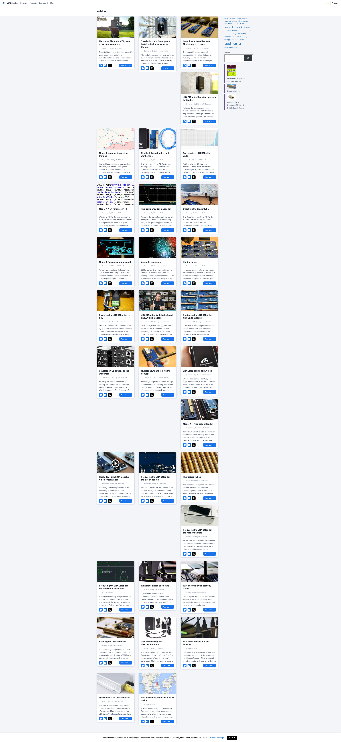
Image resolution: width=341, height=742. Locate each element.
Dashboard (43, 3)
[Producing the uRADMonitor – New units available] (199, 300)
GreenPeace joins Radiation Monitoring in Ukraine (197, 43)
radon (233, 37)
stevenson (235, 40)
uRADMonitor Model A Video (197, 370)
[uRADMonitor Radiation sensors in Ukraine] (199, 83)
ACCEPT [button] (232, 737)
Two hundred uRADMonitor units (197, 155)
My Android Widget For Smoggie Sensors (236, 80)
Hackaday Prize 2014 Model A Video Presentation (114, 478)
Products (33, 3)
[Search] (248, 58)
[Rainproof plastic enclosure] (157, 571)
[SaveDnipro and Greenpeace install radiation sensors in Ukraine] (157, 27)
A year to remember (151, 261)
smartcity (244, 37)
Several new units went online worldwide (114, 372)
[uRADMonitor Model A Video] (199, 356)
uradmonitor (232, 43)
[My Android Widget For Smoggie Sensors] (236, 70)
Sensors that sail (233, 91)
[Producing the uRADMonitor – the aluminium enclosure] (115, 571)
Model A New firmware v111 (113, 208)
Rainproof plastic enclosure (155, 585)
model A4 (247, 27)
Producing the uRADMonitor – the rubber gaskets (198, 531)
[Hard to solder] (199, 247)
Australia (239, 18)
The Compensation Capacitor (156, 208)
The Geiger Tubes (192, 476)
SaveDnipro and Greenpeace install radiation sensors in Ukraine (155, 44)
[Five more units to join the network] (199, 627)
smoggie (227, 39)
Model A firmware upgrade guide (115, 261)
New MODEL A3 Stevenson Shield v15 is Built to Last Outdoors (236, 105)
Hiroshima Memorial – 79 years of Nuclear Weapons (114, 43)
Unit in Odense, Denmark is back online (157, 699)
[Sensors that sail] (236, 86)
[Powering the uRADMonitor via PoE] (115, 300)
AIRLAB (226, 18)
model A (228, 27)
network (249, 31)
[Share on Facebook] (101, 65)
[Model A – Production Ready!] (199, 409)
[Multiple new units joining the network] (157, 356)
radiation (227, 36)
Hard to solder (190, 261)
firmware (227, 21)
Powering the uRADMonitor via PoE (114, 316)
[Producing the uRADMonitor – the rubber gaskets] (199, 515)
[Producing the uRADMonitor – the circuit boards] (157, 462)
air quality (232, 18)
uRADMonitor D (230, 47)
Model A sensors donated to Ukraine (113, 155)
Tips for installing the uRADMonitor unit (151, 643)
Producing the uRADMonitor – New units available (198, 316)
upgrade (241, 40)
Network (23, 3)
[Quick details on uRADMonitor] (115, 683)
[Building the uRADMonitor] (115, 627)
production (242, 33)
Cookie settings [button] (217, 737)
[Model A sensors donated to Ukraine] (115, 139)
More (52, 3)
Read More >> (125, 65)
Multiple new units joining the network (155, 372)
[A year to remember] (157, 247)
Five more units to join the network (196, 643)
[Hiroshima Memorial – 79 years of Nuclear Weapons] (115, 27)
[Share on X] (110, 65)
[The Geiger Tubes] (199, 462)
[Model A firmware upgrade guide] (115, 247)
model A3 (238, 27)
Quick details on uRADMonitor (114, 697)
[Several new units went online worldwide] (115, 356)
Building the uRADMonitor (112, 641)
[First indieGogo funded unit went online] (157, 139)
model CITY (227, 31)
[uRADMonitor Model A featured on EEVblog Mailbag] (157, 300)
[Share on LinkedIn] (105, 65)
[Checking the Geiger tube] (199, 194)
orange (234, 34)
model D (235, 30)
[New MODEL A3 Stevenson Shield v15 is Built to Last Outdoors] (236, 97)
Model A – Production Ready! (198, 423)
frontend (234, 21)
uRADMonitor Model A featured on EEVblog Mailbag (157, 316)
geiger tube (245, 21)
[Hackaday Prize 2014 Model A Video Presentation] (115, 462)
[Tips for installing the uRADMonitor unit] (157, 627)
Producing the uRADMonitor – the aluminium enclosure (114, 587)
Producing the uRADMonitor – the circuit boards (156, 478)
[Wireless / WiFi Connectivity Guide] (199, 571)
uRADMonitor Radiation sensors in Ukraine (199, 99)
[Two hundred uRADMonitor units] (199, 139)
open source (227, 34)
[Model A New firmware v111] (115, 194)
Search (227, 52)
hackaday (228, 23)
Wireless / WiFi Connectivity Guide (197, 587)
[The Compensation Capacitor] (157, 194)
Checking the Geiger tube (196, 208)
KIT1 (242, 23)
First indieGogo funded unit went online (155, 155)
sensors (238, 37)
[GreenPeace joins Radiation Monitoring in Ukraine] (199, 27)
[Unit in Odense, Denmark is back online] (157, 683)
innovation (236, 24)
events (244, 18)
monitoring (243, 31)
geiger (240, 21)
